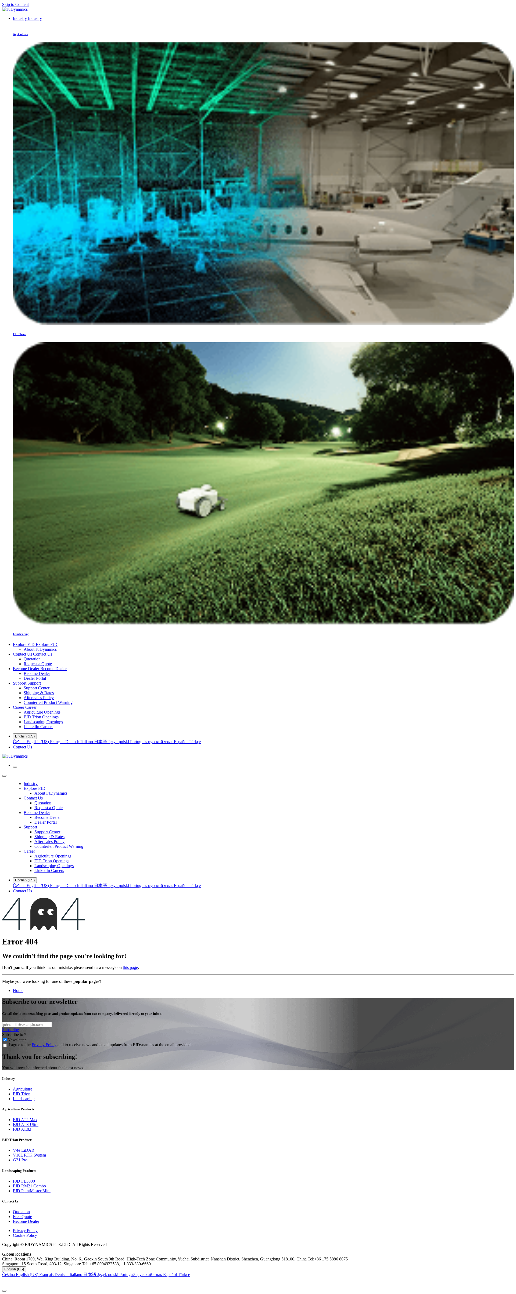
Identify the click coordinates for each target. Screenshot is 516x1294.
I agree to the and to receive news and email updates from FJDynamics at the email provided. (100, 1044)
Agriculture (22, 1089)
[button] (258, 1282)
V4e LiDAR (23, 1150)
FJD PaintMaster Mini (32, 1190)
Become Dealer (26, 1221)
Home (18, 990)
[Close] (4, 776)
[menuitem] (27, 18)
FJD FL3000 (24, 1181)
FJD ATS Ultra (25, 1124)
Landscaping (24, 1098)
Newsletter (17, 1040)
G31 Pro (20, 1160)
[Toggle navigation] (15, 767)
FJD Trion (21, 1094)
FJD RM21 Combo (29, 1186)
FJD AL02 (22, 1129)
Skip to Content (15, 4)
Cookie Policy (25, 1235)
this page (130, 967)
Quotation (21, 1211)
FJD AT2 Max (25, 1119)
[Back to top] (4, 1291)
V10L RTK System (29, 1155)
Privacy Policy (44, 1044)
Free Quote (22, 1216)
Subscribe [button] (10, 1029)
